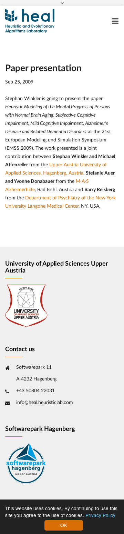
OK (63, 525)
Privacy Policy (100, 515)
